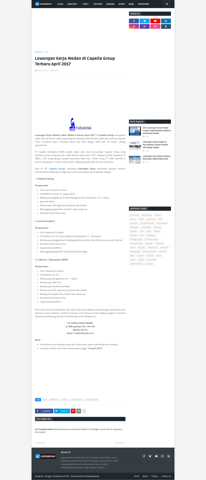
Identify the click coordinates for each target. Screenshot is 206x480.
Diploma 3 (54, 400)
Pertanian (164, 248)
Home (136, 476)
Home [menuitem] (60, 4)
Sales (132, 256)
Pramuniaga (135, 252)
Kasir (142, 235)
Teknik (132, 260)
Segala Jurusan (92, 400)
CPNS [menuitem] (85, 4)
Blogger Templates (53, 476)
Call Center (151, 219)
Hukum (157, 231)
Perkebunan (152, 248)
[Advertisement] (80, 31)
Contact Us (166, 476)
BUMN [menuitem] (121, 4)
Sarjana (140, 256)
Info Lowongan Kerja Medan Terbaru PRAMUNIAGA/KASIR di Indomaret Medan (157, 130)
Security (150, 256)
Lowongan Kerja (77, 400)
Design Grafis (162, 223)
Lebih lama (119, 442)
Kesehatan (151, 235)
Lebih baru (40, 442)
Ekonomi (157, 227)
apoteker (149, 264)
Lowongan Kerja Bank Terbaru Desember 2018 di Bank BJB (157, 157)
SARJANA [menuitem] (110, 4)
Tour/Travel (151, 260)
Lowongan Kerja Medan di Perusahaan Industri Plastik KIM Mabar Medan (155, 145)
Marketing (159, 244)
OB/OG (132, 248)
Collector (133, 223)
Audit (46, 52)
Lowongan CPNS (136, 244)
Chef (160, 219)
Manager (148, 244)
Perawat (141, 248)
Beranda (38, 52)
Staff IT (159, 256)
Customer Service (147, 223)
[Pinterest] (73, 411)
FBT (67, 476)
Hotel (149, 231)
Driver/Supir (146, 227)
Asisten (158, 215)
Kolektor (64, 400)
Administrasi (147, 215)
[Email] (78, 411)
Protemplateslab (91, 476)
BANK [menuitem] (131, 4)
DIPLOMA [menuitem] (98, 4)
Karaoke (133, 235)
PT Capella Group (55, 168)
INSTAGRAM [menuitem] (143, 4)
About (145, 476)
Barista (133, 219)
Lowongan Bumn (151, 240)
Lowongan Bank (136, 240)
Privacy (154, 476)
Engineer (133, 231)
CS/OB (141, 219)
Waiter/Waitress (136, 264)
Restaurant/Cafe (149, 252)
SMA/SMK (162, 252)
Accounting (134, 215)
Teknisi (141, 260)
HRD (142, 231)
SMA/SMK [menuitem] (72, 4)
